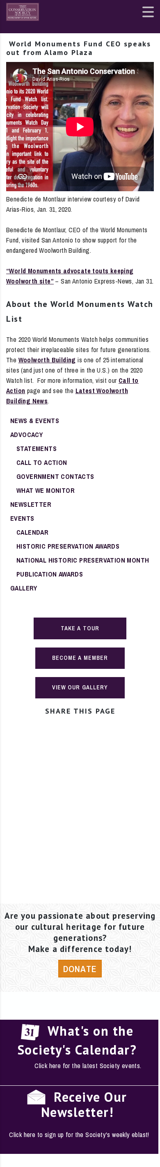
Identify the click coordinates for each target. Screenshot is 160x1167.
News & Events (34, 420)
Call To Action (41, 462)
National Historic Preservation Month (82, 560)
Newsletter (30, 504)
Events (22, 518)
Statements (36, 448)
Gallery (23, 588)
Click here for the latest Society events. (87, 1065)
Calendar (32, 532)
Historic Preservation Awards (67, 546)
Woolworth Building (47, 359)
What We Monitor (45, 490)
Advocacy (26, 434)
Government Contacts (55, 476)
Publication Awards (49, 574)
